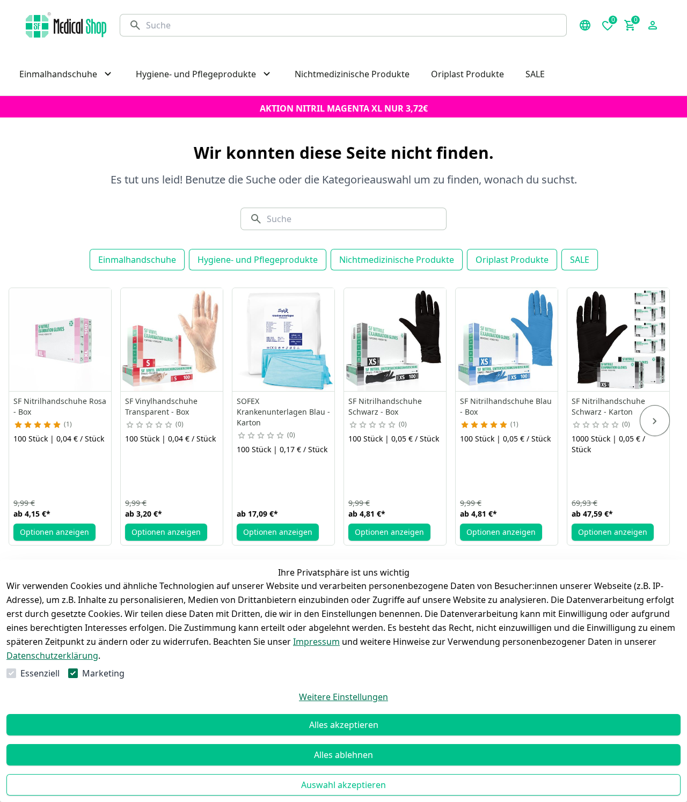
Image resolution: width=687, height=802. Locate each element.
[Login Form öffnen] (652, 25)
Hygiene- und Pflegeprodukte (258, 260)
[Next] (655, 420)
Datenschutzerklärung (52, 655)
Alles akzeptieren (343, 725)
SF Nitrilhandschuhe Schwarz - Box (385, 406)
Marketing (103, 673)
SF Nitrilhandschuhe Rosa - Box (59, 406)
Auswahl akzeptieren (343, 785)
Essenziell (40, 673)
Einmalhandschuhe (137, 260)
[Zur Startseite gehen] (66, 25)
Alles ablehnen (343, 755)
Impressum (316, 642)
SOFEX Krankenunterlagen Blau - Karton (283, 412)
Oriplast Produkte (512, 260)
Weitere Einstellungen (343, 697)
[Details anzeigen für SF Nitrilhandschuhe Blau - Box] (507, 339)
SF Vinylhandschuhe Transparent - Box (161, 406)
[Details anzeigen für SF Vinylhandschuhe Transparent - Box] (172, 339)
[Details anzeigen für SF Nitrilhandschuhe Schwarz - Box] (395, 339)
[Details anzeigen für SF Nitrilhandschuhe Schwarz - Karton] (618, 339)
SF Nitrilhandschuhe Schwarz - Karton (608, 406)
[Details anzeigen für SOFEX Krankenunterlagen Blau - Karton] (283, 339)
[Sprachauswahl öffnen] (585, 25)
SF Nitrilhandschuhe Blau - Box (506, 406)
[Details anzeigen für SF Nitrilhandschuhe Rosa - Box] (60, 339)
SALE (579, 260)
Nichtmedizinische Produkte (396, 260)
